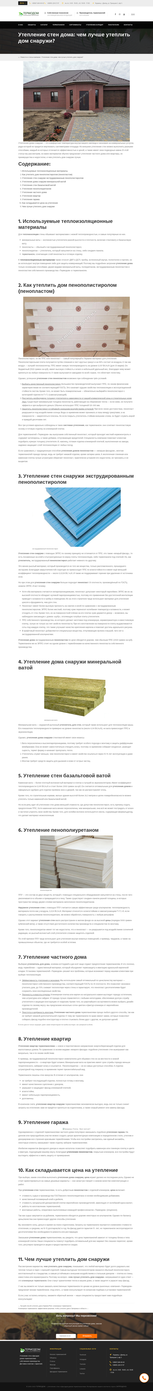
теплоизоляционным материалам (37, 260)
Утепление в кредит (94, 25)
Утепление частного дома (34, 192)
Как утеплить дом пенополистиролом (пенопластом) (47, 174)
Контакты (128, 25)
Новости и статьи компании (30, 57)
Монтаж (52, 1365)
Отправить (87, 1336)
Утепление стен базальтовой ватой (39, 185)
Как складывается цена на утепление (40, 203)
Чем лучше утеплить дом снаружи (38, 206)
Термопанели (59, 25)
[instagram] (119, 14)
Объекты (32, 25)
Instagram (83, 1359)
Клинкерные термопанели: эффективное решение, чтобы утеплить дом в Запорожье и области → (53, 1308)
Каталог (44, 25)
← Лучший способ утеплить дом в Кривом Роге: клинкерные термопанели (44, 1306)
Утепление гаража (31, 199)
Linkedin (82, 1369)
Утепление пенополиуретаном (36, 189)
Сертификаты (75, 25)
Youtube (83, 1364)
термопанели (28, 254)
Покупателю (113, 25)
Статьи (52, 1361)
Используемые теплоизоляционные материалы (45, 171)
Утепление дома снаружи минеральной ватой (44, 181)
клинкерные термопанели (34, 1280)
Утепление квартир (31, 196)
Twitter (82, 1373)
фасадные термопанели (58, 1372)
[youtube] (124, 14)
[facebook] (115, 14)
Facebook (83, 1355)
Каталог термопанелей (58, 1354)
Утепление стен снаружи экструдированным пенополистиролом (52, 178)
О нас (20, 25)
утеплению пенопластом (79, 1152)
